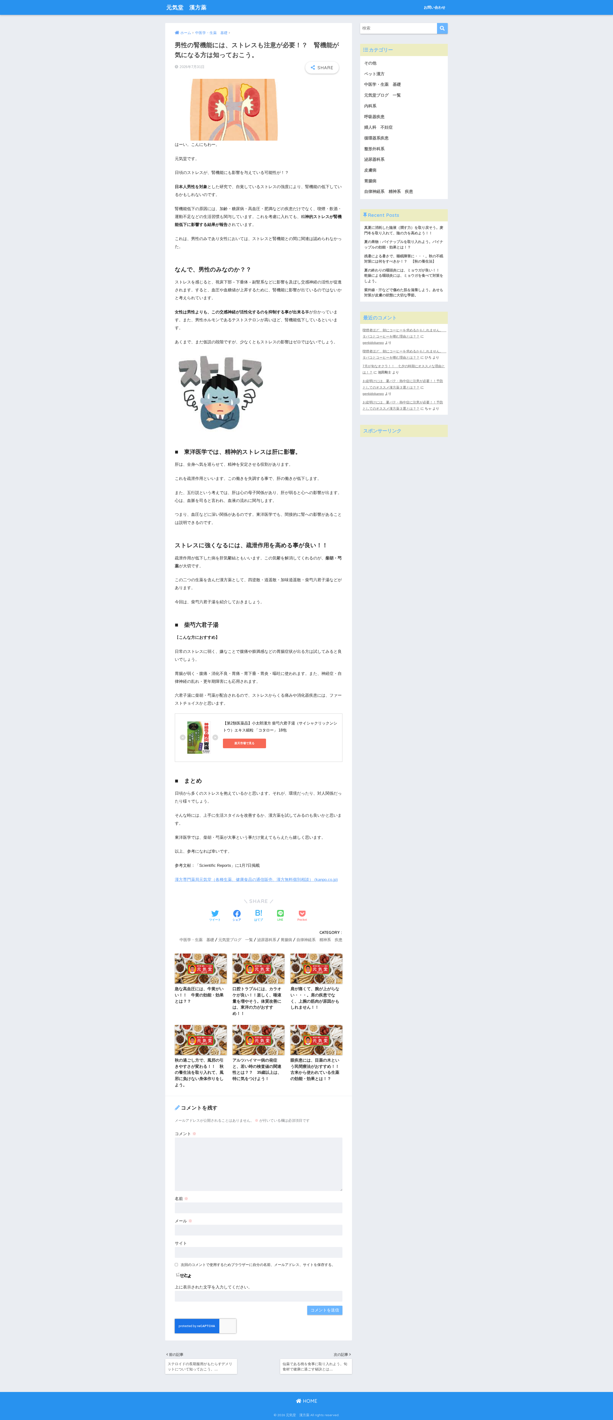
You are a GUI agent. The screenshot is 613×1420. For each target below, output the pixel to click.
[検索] (442, 28)
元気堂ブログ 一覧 (235, 939)
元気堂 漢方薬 (186, 7)
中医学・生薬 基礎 (197, 939)
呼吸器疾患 (374, 117)
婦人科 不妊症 (378, 127)
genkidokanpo (373, 343)
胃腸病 (286, 939)
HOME (309, 1401)
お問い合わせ (434, 7)
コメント (185, 1134)
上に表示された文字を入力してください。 (213, 1287)
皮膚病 (370, 170)
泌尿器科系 (266, 939)
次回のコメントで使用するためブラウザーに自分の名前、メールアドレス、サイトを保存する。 (258, 1265)
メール (183, 1221)
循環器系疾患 (376, 138)
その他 (370, 63)
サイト (181, 1243)
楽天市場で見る (244, 743)
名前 (181, 1198)
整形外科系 (374, 149)
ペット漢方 (374, 74)
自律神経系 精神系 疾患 (319, 939)
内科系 (372, 106)
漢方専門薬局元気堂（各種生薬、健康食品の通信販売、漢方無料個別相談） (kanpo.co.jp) (256, 879)
